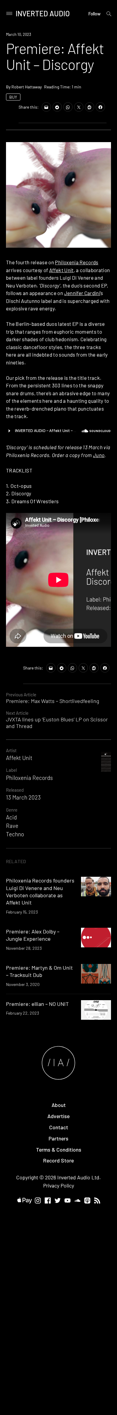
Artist (11, 750)
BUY (13, 97)
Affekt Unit (61, 270)
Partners (58, 1138)
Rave (12, 825)
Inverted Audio (43, 13)
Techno (15, 834)
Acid (11, 817)
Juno (98, 455)
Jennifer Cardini (82, 293)
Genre (11, 809)
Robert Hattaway (26, 86)
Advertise (58, 1116)
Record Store (58, 1160)
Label (11, 770)
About (59, 1105)
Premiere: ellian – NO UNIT (37, 1003)
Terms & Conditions (58, 1149)
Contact (58, 1127)
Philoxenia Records (76, 262)
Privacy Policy (58, 1185)
